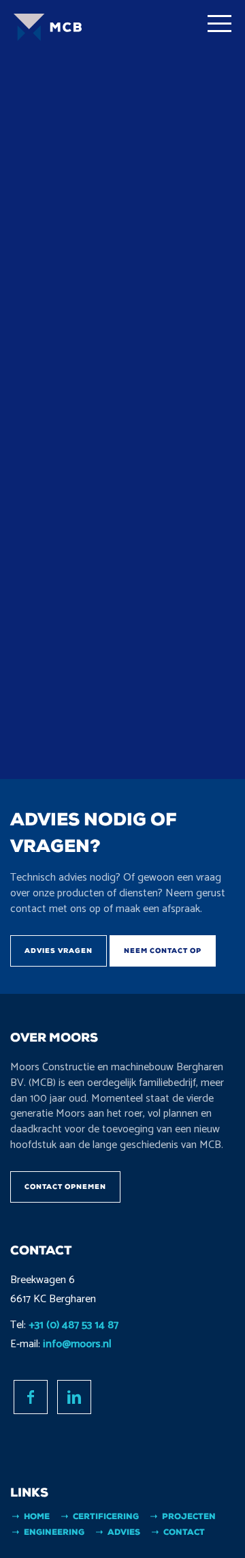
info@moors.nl (77, 1344)
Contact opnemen (65, 1186)
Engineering (54, 1532)
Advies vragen (58, 950)
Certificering (106, 1516)
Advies (124, 1532)
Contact (184, 1532)
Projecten (189, 1516)
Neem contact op (162, 950)
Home (37, 1516)
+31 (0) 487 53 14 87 (73, 1325)
